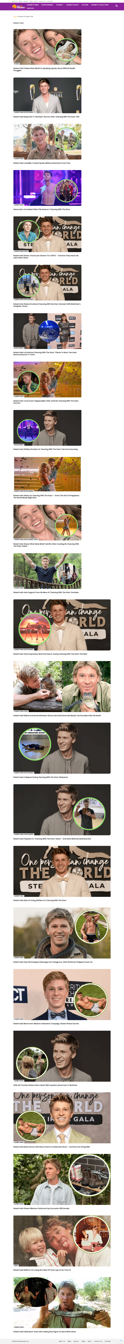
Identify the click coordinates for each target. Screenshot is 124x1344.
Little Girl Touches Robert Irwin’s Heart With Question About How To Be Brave (45, 1085)
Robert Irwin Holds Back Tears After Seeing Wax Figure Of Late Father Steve (44, 1331)
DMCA (36, 1)
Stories (16, 64)
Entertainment (28, 112)
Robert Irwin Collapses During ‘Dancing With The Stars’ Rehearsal (40, 777)
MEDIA (20, 1)
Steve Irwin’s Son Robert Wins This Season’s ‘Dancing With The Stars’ (41, 209)
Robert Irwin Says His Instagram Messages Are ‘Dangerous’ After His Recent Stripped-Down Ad (52, 962)
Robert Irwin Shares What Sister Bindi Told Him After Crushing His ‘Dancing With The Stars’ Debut (46, 545)
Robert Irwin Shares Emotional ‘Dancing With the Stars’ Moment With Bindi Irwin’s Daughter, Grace (47, 305)
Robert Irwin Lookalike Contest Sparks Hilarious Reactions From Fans (41, 163)
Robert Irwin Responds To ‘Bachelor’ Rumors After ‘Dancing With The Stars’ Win (46, 117)
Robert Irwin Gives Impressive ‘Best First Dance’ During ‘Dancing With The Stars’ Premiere (50, 654)
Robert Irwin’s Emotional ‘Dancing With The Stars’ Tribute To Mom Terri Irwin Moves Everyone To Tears (45, 353)
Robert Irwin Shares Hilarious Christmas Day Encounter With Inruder (41, 1208)
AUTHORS (49, 1)
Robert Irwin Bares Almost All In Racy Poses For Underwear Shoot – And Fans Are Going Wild (51, 1147)
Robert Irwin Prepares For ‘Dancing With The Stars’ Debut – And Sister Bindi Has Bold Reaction (52, 839)
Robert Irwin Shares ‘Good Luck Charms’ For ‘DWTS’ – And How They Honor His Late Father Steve (45, 256)
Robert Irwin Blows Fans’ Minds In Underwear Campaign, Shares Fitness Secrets (46, 1023)
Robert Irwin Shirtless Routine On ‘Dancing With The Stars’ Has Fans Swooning (45, 449)
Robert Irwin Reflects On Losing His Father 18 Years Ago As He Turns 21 (42, 1270)
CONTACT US (42, 1)
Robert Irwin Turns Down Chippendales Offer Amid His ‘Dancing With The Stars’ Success (46, 402)
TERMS (31, 1)
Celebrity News (19, 112)
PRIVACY (26, 1)
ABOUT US (15, 1)
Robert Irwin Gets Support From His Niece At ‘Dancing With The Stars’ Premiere (46, 592)
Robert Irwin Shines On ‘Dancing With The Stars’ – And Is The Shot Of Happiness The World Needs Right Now (46, 496)
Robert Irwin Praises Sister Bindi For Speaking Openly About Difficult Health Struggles (44, 69)
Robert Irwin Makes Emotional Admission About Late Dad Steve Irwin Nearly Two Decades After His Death (57, 715)
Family (26, 251)
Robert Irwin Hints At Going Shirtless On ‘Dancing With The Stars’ (40, 900)
